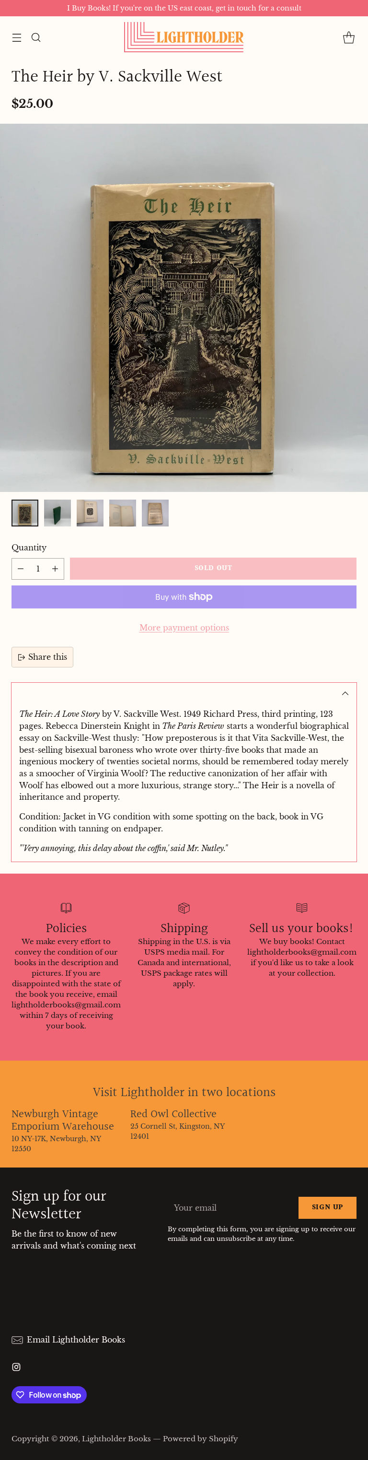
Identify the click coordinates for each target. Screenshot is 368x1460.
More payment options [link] (184, 627)
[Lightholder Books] (184, 37)
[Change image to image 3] (90, 513)
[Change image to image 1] (25, 513)
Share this (47, 657)
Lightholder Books (116, 1439)
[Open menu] (16, 37)
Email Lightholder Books (76, 1339)
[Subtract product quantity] (20, 569)
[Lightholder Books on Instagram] (16, 1368)
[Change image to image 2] (57, 513)
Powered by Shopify (200, 1439)
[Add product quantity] (55, 569)
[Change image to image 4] (122, 513)
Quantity (29, 547)
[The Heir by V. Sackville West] (184, 308)
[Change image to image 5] (155, 513)
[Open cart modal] (348, 37)
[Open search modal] (36, 37)
